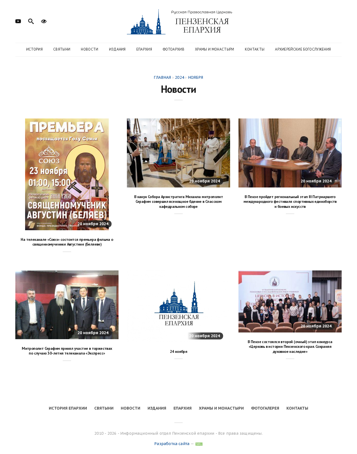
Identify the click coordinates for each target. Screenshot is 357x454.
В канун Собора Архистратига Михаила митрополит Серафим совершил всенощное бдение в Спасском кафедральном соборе (178, 201)
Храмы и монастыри (214, 49)
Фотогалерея (265, 408)
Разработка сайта (171, 443)
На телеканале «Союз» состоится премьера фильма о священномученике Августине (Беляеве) (67, 242)
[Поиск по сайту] (31, 20)
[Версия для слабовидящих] (44, 20)
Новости (89, 49)
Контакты (255, 49)
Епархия (144, 49)
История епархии (68, 408)
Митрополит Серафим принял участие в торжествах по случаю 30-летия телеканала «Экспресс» (67, 351)
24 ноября (178, 351)
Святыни (61, 49)
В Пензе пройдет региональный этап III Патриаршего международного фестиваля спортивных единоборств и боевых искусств (290, 201)
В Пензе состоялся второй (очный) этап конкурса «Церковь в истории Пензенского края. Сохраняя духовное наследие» (290, 346)
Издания (117, 49)
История (34, 49)
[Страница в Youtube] (18, 20)
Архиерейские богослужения (303, 49)
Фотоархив (173, 49)
